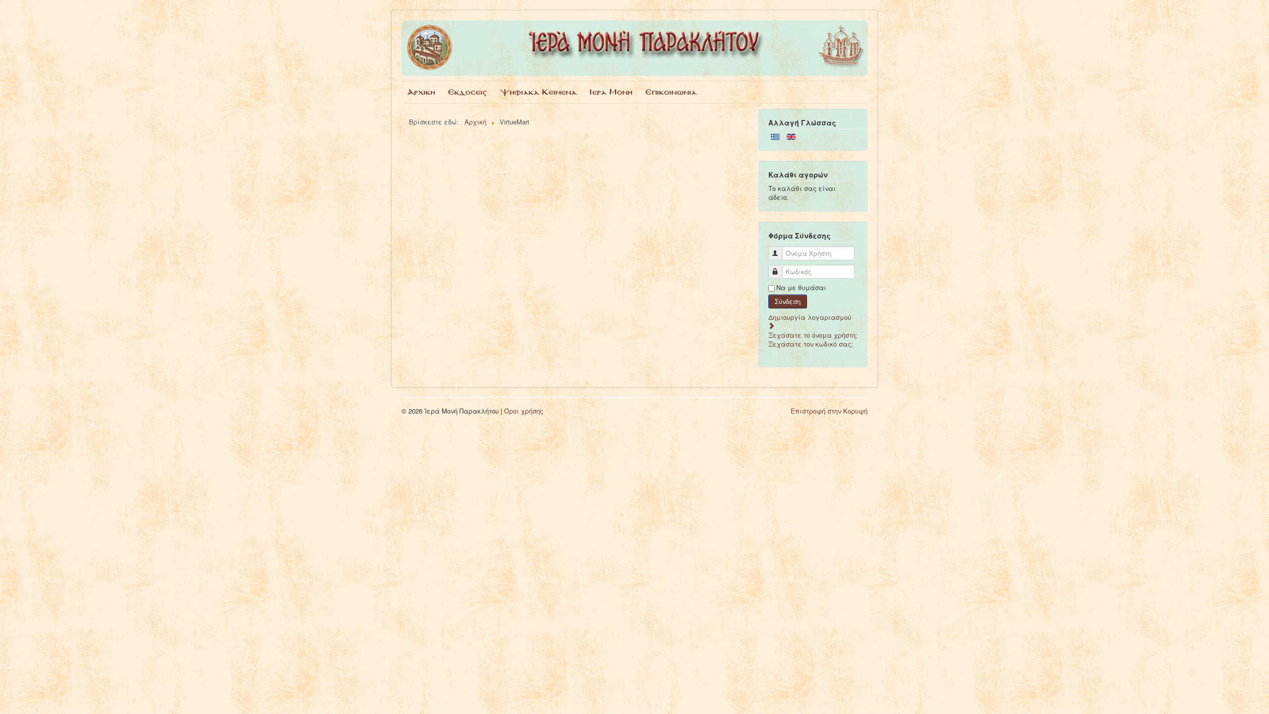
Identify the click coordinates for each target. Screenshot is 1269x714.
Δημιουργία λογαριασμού (809, 317)
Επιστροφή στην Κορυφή (829, 411)
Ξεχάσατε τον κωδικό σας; (810, 344)
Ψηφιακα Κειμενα (538, 92)
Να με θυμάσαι (801, 287)
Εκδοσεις (467, 92)
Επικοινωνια (671, 92)
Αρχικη (421, 92)
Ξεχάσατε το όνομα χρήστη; (813, 335)
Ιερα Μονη (611, 92)
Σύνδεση (788, 301)
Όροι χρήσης (523, 411)
